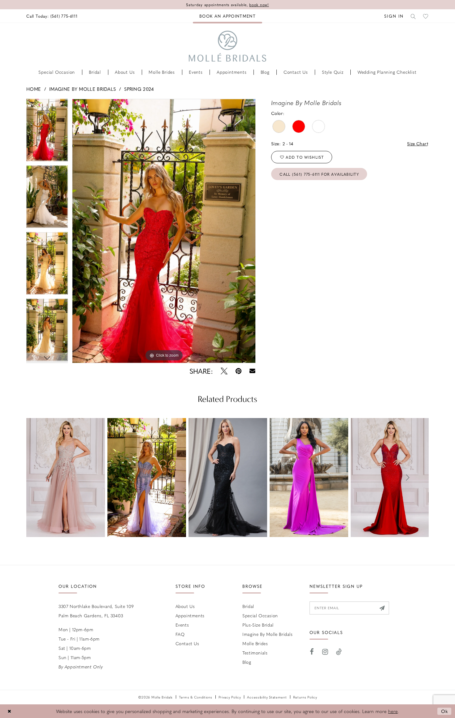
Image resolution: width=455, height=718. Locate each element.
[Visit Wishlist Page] (426, 16)
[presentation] (65, 477)
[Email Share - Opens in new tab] (252, 371)
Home (33, 89)
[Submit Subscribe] (382, 607)
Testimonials (254, 653)
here (393, 711)
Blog (246, 662)
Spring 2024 (139, 89)
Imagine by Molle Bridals (82, 89)
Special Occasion (260, 615)
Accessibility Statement (267, 697)
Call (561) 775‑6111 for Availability (319, 174)
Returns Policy (305, 697)
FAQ (180, 634)
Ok (444, 710)
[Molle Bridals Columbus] (227, 46)
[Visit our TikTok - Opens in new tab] (339, 652)
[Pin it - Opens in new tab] (238, 371)
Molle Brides (255, 643)
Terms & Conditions (195, 697)
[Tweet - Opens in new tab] (224, 371)
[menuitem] (52, 16)
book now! (259, 4)
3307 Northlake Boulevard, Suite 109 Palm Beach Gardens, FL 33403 (96, 611)
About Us (185, 606)
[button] (394, 16)
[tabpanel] (47, 132)
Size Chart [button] (417, 143)
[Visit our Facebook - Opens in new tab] (312, 652)
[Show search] (413, 16)
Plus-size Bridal (258, 625)
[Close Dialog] (9, 711)
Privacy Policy (230, 697)
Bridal (248, 606)
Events (182, 625)
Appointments (190, 615)
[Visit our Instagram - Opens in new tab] (325, 652)
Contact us (187, 643)
